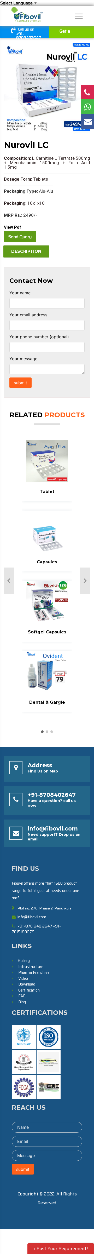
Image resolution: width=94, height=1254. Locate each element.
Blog (22, 1002)
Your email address (28, 314)
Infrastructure (30, 967)
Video (23, 978)
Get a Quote (65, 33)
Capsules (47, 561)
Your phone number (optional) (39, 336)
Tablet (47, 491)
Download (26, 984)
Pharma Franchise (34, 972)
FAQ (22, 996)
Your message (23, 358)
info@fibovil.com (53, 828)
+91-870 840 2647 (34, 926)
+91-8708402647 (28, 36)
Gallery (24, 961)
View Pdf (12, 227)
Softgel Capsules (47, 631)
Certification (29, 990)
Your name (20, 292)
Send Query (20, 236)
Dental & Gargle (47, 702)
